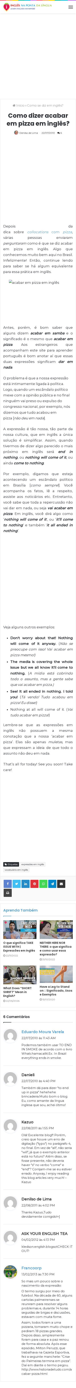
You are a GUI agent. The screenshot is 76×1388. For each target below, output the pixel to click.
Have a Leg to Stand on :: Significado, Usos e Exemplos (56, 990)
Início (20, 105)
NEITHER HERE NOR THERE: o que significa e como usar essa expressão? (56, 948)
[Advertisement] (38, 56)
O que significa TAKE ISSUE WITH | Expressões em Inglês (19, 947)
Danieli (27, 1075)
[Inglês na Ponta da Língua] (27, 7)
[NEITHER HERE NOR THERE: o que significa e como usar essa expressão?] (56, 929)
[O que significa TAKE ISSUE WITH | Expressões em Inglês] (19, 929)
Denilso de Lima (28, 132)
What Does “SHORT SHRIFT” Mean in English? (17, 992)
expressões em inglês (32, 864)
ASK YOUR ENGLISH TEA (44, 1233)
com (49, 232)
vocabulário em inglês (16, 869)
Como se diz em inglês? (45, 105)
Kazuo (27, 1122)
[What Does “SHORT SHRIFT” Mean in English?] (19, 975)
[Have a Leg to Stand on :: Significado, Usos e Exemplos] (56, 974)
